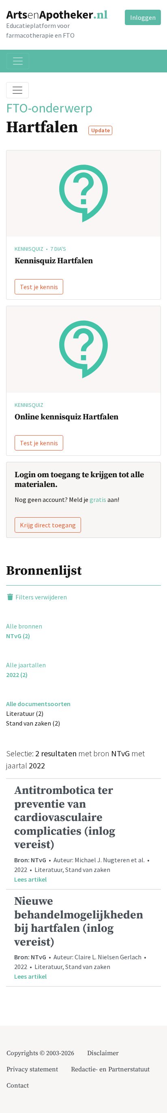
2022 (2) (17, 675)
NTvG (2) (18, 636)
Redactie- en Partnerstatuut (110, 1069)
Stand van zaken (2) (33, 723)
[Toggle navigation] (17, 61)
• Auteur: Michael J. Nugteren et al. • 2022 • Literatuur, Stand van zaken (82, 833)
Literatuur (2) (24, 713)
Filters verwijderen (40, 597)
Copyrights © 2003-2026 (40, 1053)
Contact (17, 1085)
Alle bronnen (24, 626)
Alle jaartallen (26, 665)
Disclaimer (103, 1053)
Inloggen (143, 17)
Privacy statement (32, 1069)
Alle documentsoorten (38, 704)
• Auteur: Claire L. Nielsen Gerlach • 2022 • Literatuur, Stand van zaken (81, 937)
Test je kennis (39, 287)
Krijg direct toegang (48, 525)
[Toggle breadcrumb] (17, 90)
